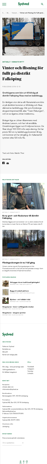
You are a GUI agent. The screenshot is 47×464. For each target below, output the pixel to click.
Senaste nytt (15, 13)
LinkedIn (30, 373)
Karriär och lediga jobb (9, 355)
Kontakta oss (6, 349)
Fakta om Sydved (8, 346)
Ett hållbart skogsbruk (9, 372)
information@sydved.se (10, 389)
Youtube (30, 371)
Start (3, 13)
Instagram (30, 369)
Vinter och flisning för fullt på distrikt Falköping (32, 13)
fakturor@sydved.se (9, 411)
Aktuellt (8, 13)
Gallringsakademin (8, 369)
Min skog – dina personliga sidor (13, 367)
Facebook (30, 367)
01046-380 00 (7, 387)
